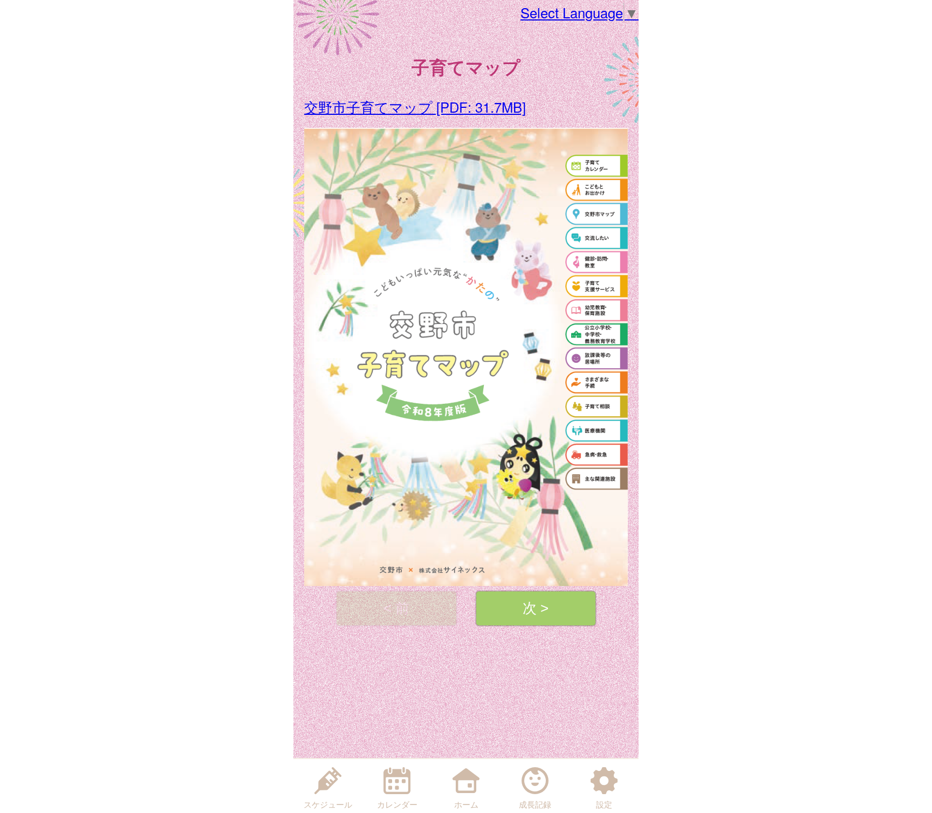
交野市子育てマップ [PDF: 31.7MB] (415, 106)
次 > (536, 608)
